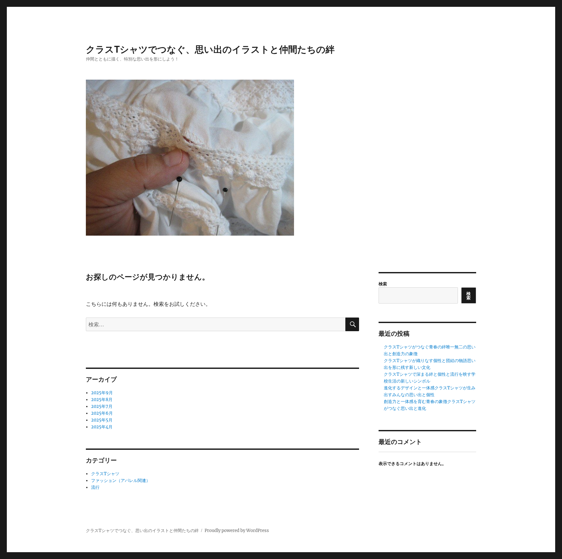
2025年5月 (102, 420)
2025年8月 (102, 399)
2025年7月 (102, 406)
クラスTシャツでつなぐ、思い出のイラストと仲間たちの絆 (210, 49)
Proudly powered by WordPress (237, 530)
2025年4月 (102, 427)
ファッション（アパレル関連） (120, 480)
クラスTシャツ (105, 473)
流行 (95, 487)
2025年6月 (102, 413)
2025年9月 (102, 393)
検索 (383, 283)
